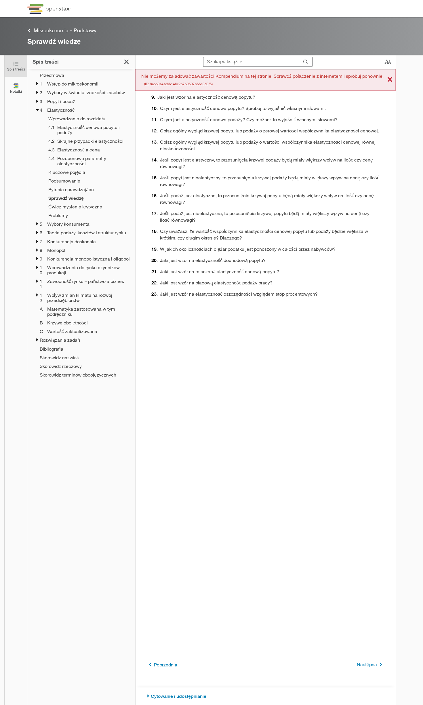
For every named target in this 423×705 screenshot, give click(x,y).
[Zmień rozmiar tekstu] (388, 62)
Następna (367, 664)
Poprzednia (165, 664)
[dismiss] (389, 80)
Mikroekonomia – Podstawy (65, 30)
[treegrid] (81, 225)
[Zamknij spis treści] (126, 61)
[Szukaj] (305, 62)
